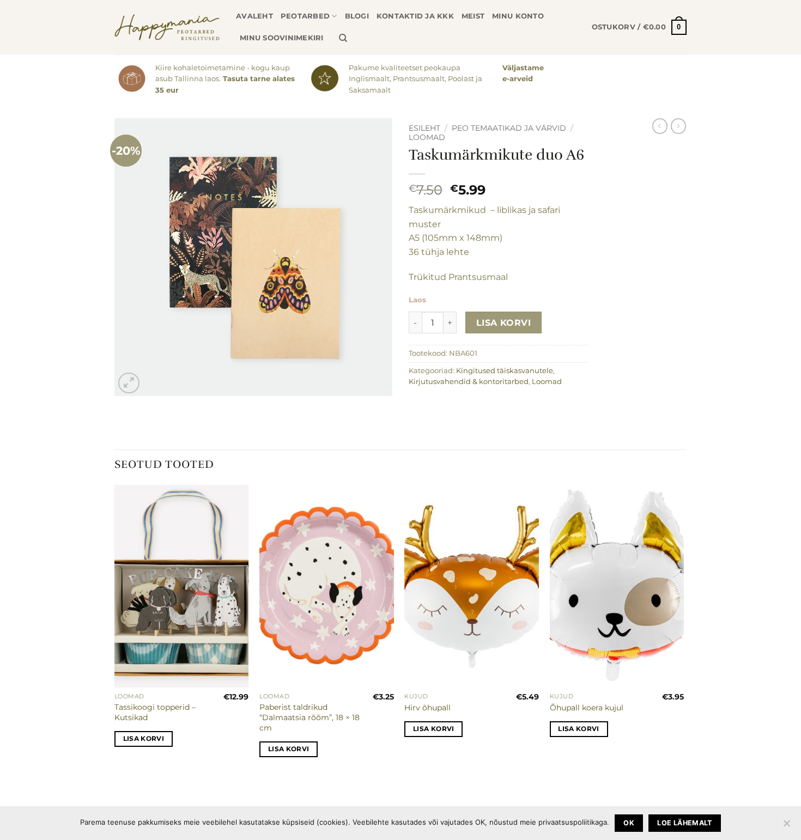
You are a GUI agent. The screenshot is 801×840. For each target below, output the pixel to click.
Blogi (357, 16)
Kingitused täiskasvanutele (504, 371)
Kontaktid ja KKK (415, 16)
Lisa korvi (503, 323)
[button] (639, 27)
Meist (473, 16)
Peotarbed (305, 16)
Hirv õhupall (427, 708)
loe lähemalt (684, 823)
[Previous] (115, 631)
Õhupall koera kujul (586, 708)
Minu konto (518, 16)
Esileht (424, 128)
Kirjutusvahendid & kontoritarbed (469, 382)
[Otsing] (343, 38)
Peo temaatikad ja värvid (509, 128)
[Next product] (660, 125)
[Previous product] (678, 125)
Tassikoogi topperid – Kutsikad (155, 712)
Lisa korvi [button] (143, 738)
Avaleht (254, 16)
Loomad (427, 137)
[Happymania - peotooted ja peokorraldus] (167, 27)
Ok (628, 823)
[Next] (683, 631)
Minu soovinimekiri (282, 38)
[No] (786, 826)
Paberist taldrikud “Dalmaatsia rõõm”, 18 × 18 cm (309, 717)
